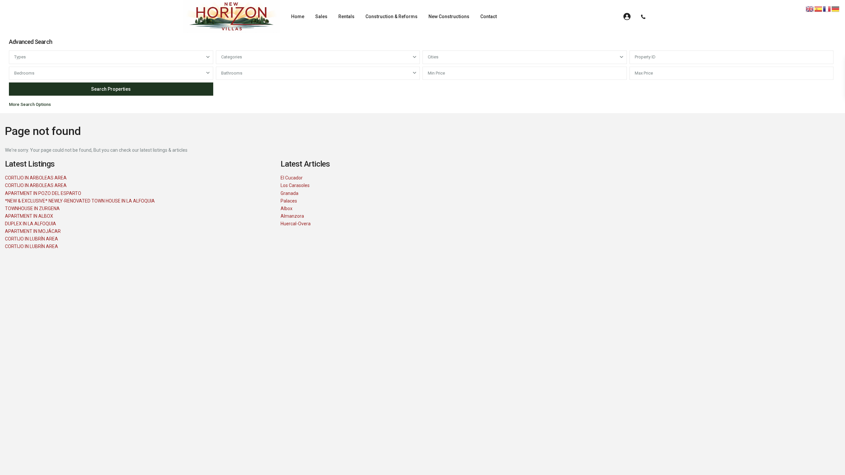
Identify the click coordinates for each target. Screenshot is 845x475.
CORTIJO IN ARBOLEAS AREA (36, 177)
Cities (433, 56)
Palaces (289, 201)
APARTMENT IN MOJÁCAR (33, 231)
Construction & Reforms (391, 16)
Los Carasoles (295, 185)
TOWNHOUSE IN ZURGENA (32, 208)
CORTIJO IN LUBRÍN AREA (31, 238)
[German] (835, 8)
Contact (488, 16)
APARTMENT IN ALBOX (29, 216)
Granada (289, 193)
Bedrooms (24, 73)
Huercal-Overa (296, 223)
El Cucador (292, 177)
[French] (827, 8)
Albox (286, 208)
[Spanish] (818, 8)
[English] (810, 8)
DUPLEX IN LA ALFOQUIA (30, 223)
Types (20, 56)
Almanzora (292, 216)
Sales (321, 16)
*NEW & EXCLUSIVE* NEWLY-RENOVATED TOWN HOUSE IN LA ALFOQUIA (80, 201)
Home (297, 16)
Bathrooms (231, 73)
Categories (231, 56)
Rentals (346, 16)
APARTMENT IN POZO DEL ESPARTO (43, 193)
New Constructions (448, 16)
